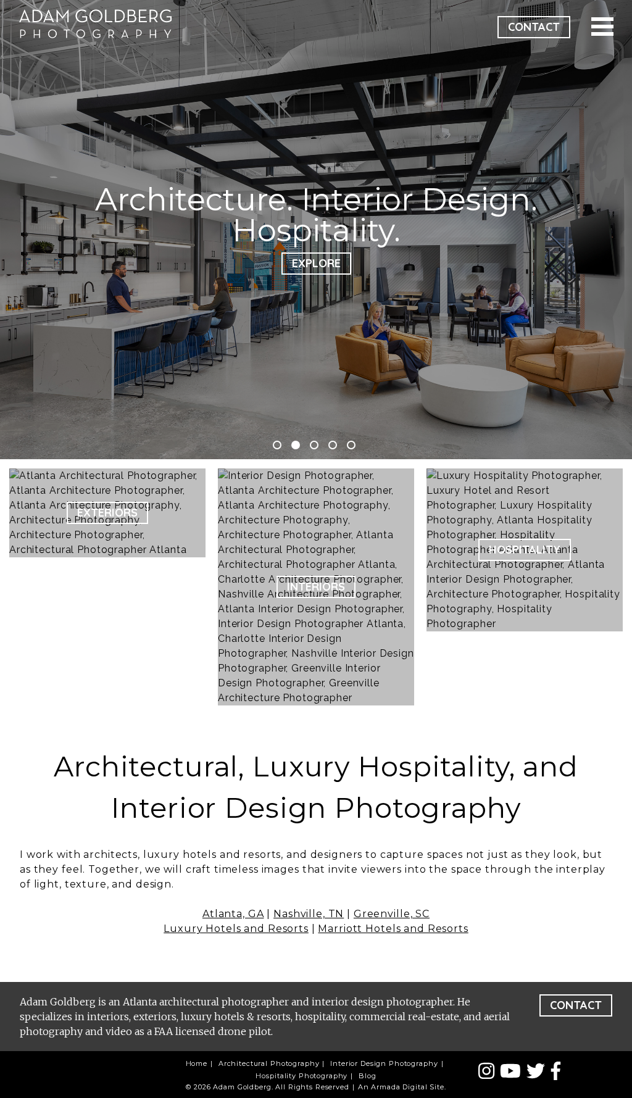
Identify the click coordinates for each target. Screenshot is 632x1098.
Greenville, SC (392, 914)
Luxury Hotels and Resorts (236, 928)
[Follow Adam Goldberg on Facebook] (556, 1071)
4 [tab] (332, 445)
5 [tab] (351, 445)
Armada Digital (399, 1087)
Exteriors (107, 512)
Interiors (316, 587)
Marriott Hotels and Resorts (393, 928)
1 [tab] (277, 445)
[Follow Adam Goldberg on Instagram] (489, 1071)
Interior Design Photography (384, 1063)
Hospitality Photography (301, 1075)
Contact (534, 27)
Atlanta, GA (233, 914)
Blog (367, 1075)
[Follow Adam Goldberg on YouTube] (513, 1071)
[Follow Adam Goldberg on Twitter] (538, 1071)
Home (196, 1063)
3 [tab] (314, 445)
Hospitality (524, 550)
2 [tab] (295, 445)
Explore (316, 263)
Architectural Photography (269, 1063)
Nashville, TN (308, 914)
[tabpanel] (316, 229)
